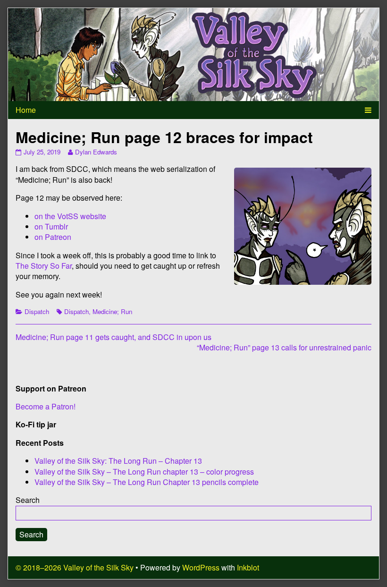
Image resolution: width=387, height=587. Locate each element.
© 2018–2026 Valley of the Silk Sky (75, 567)
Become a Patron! (46, 406)
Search (28, 499)
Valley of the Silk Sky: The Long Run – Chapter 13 (118, 460)
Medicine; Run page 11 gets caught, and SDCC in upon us (113, 337)
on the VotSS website (70, 216)
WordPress (200, 567)
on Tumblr (51, 226)
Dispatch (37, 311)
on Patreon (52, 236)
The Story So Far (44, 265)
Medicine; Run (112, 311)
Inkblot (248, 567)
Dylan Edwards (96, 151)
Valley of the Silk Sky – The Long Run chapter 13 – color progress (144, 471)
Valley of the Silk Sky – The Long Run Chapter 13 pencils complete (146, 481)
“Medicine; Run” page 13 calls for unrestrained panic (284, 347)
